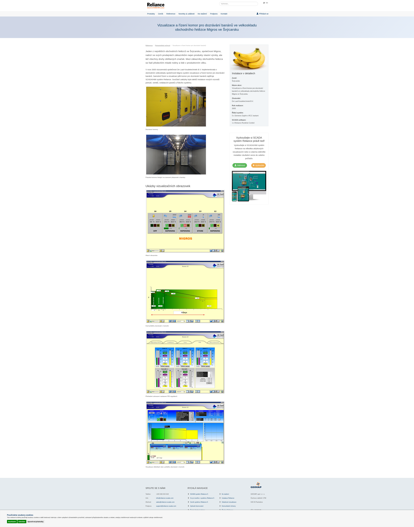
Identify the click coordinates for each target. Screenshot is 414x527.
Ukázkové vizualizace (229, 502)
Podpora (213, 14)
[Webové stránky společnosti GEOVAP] (256, 485)
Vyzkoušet (259, 165)
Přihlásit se (263, 14)
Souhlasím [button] (12, 521)
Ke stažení (202, 14)
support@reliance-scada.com (166, 506)
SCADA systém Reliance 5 (199, 494)
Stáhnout (241, 165)
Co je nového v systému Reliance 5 (202, 498)
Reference (170, 14)
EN (267, 3)
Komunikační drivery (229, 506)
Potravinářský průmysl (162, 45)
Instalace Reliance (228, 498)
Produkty (151, 14)
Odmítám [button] (21, 521)
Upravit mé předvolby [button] (35, 521)
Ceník (160, 14)
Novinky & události (186, 14)
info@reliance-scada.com (164, 498)
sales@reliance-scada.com (165, 502)
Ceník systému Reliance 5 (199, 502)
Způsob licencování (196, 506)
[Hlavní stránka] (155, 6)
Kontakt (224, 14)
